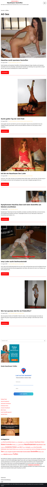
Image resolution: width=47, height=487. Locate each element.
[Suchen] (44, 340)
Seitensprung (43, 449)
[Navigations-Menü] (44, 3)
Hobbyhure (3, 447)
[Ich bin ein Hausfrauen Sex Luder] (23, 154)
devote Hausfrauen (5, 401)
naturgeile (31, 447)
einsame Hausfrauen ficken (37, 442)
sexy (40, 451)
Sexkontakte (26, 451)
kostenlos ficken (11, 447)
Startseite (3, 10)
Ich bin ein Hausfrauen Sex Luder (13, 173)
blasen (13, 442)
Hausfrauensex (30, 444)
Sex (2, 451)
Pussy (25, 449)
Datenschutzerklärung (5, 479)
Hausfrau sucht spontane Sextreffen (14, 60)
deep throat (24, 442)
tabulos (5, 454)
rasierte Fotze (29, 449)
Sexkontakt (19, 451)
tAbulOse (10, 454)
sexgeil (9, 451)
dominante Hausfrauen (6, 403)
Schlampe (38, 449)
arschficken (9, 442)
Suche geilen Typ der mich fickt (12, 119)
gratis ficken (21, 444)
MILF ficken (19, 62)
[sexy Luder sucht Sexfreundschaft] (23, 242)
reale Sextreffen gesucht (21, 121)
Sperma (2, 454)
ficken (3, 444)
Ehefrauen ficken (4, 405)
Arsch (4, 442)
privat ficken (21, 449)
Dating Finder (4, 399)
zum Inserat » (4, 73)
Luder (18, 447)
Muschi (24, 447)
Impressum (3, 477)
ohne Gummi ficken (11, 449)
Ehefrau (27, 442)
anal (2, 442)
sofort (42, 451)
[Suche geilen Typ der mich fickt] (32, 97)
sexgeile (14, 451)
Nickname (18, 381)
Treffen (15, 454)
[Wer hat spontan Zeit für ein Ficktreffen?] (35, 294)
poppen (17, 449)
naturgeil (28, 447)
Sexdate (5, 451)
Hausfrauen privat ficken (34, 464)
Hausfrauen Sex (41, 444)
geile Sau (17, 444)
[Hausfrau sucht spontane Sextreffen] (23, 37)
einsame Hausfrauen (12, 62)
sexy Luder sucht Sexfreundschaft (14, 261)
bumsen (16, 442)
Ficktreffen (9, 444)
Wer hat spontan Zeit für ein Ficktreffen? (16, 311)
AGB (2, 481)
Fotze (14, 444)
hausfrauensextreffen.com (6, 484)
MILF (21, 447)
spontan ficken (30, 121)
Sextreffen (34, 451)
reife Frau (34, 449)
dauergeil (20, 442)
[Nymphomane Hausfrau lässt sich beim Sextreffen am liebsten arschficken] (36, 196)
